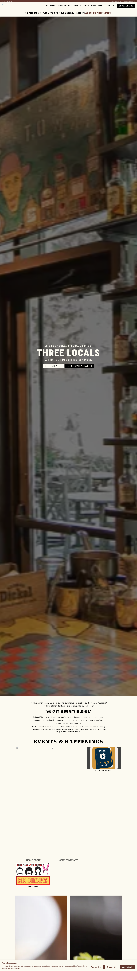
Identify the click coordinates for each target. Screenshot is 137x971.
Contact (111, 6)
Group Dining (64, 6)
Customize (96, 967)
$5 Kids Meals (33, 12)
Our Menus (51, 6)
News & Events (98, 6)
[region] (68, 965)
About (75, 6)
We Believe (68, 359)
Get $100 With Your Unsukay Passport (64, 12)
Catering (84, 6)
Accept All (127, 967)
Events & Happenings (68, 741)
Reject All (111, 967)
